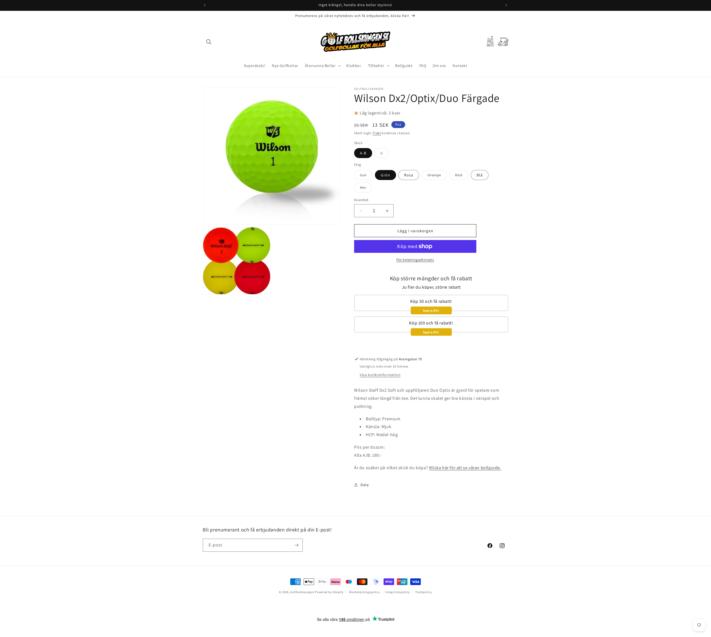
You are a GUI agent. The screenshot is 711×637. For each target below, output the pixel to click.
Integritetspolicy (397, 592)
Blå (480, 175)
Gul (366, 176)
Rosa (408, 175)
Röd (461, 176)
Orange (437, 176)
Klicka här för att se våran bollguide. (465, 468)
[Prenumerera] (296, 545)
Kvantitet (361, 200)
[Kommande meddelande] (506, 5)
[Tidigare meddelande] (205, 5)
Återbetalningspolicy (364, 592)
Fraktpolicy (423, 592)
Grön (385, 175)
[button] (209, 42)
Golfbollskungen (302, 592)
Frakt (377, 133)
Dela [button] (364, 484)
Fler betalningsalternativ (415, 260)
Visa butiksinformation (380, 374)
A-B (363, 153)
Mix (366, 189)
